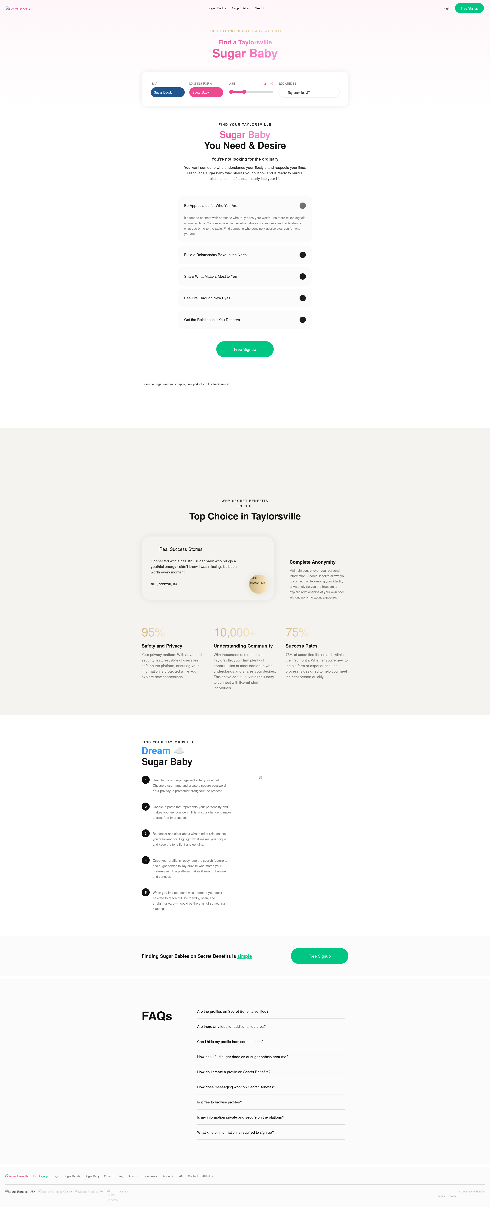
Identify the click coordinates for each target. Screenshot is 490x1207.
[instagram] (421, 1195)
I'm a (154, 83)
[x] (433, 1195)
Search (260, 8)
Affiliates (207, 1176)
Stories (132, 1176)
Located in (287, 83)
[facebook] (427, 1195)
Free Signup (245, 349)
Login (446, 8)
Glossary (167, 1176)
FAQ (180, 1176)
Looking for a (200, 83)
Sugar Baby (240, 8)
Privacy (452, 1196)
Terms (441, 1196)
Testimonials (149, 1176)
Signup (469, 8)
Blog (120, 1176)
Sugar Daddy (216, 8)
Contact (193, 1176)
